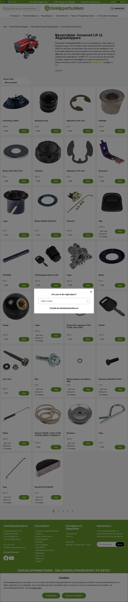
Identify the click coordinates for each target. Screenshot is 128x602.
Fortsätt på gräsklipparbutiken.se (64, 308)
